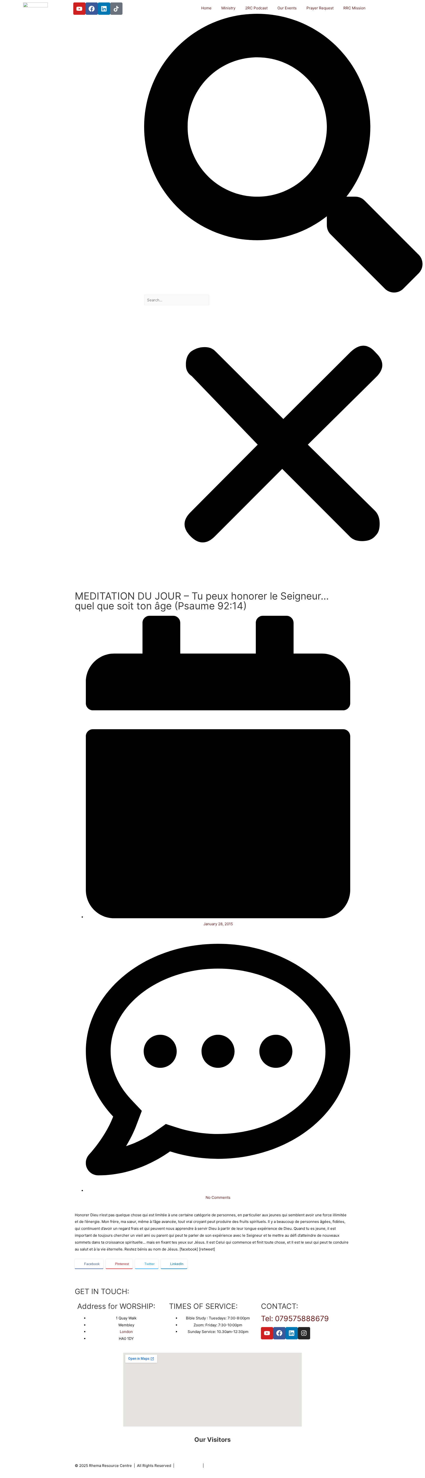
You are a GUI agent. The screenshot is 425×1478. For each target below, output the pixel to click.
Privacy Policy (188, 1465)
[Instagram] (304, 1333)
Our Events (287, 8)
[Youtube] (79, 8)
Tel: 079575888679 (295, 1318)
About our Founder (222, 1465)
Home (206, 8)
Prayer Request (320, 8)
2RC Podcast (256, 8)
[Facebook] (92, 8)
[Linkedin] (104, 8)
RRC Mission (354, 8)
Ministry (228, 8)
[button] (283, 154)
